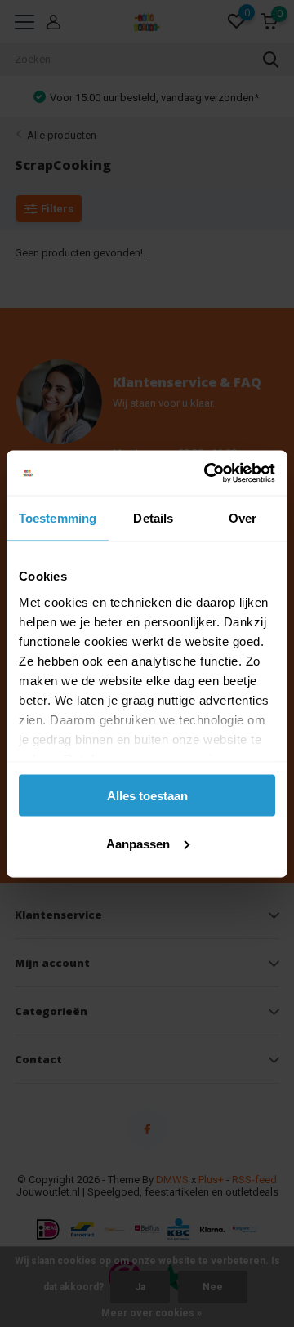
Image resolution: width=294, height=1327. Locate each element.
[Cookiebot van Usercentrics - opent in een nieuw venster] (207, 472)
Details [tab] (153, 518)
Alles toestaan (147, 796)
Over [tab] (242, 518)
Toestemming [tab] (57, 518)
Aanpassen (138, 843)
